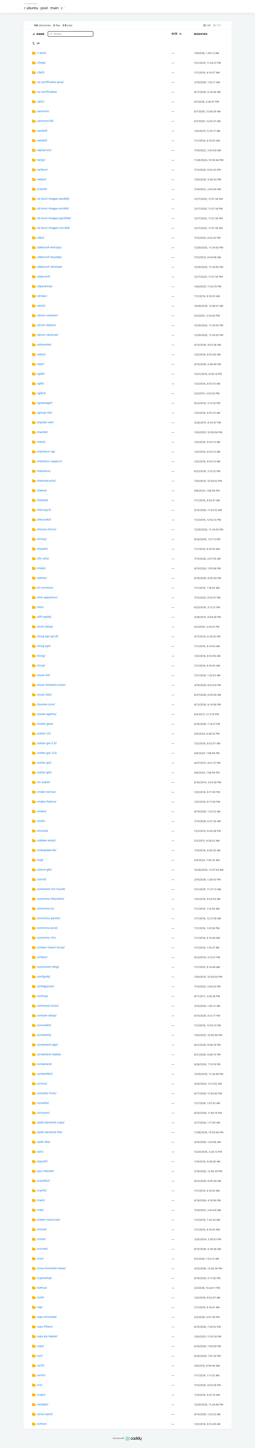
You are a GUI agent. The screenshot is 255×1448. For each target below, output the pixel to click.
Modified (200, 33)
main (54, 8)
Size (175, 33)
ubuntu (32, 8)
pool (44, 8)
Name (41, 33)
